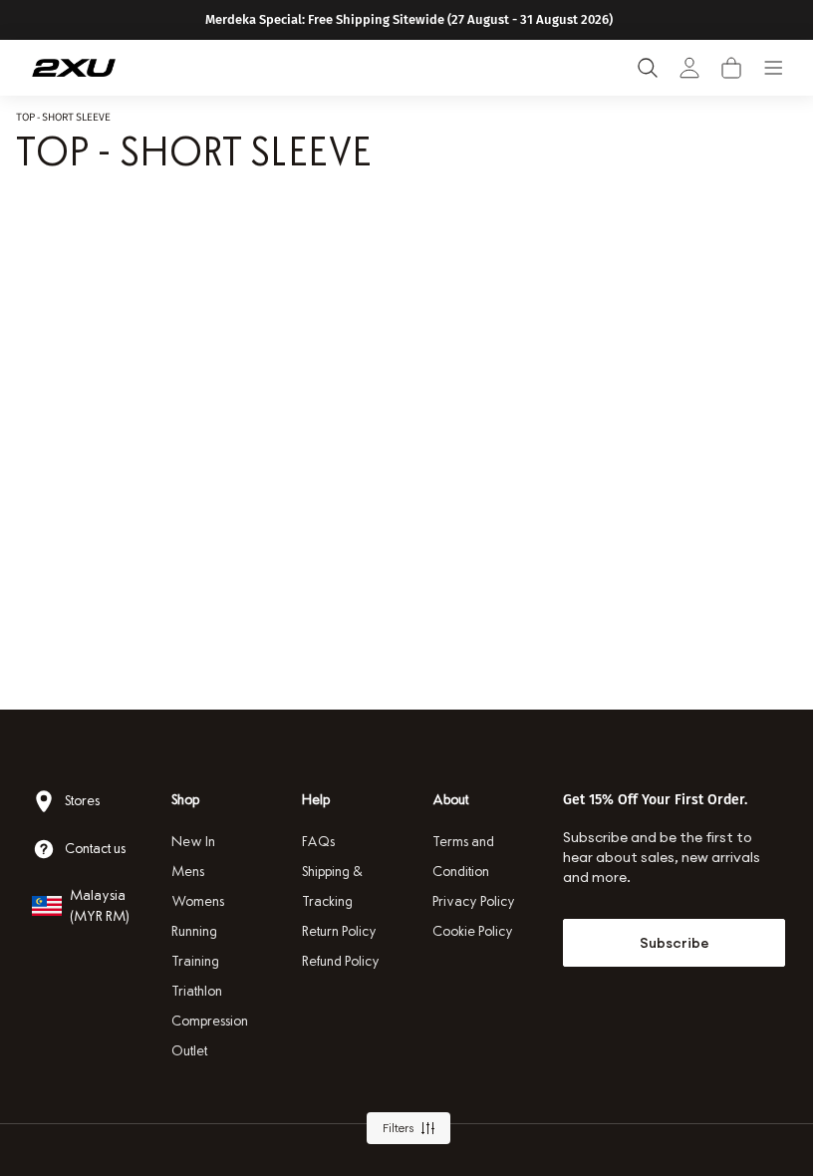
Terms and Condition (456, 856)
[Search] (648, 68)
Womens (195, 901)
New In (191, 841)
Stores (82, 800)
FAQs (313, 841)
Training (193, 961)
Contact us (95, 848)
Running (192, 931)
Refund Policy (336, 961)
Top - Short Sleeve (63, 117)
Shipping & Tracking (327, 886)
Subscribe (661, 943)
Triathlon (194, 991)
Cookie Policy (465, 931)
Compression (207, 1021)
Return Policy (334, 931)
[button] (731, 68)
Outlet (187, 1050)
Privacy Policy (466, 901)
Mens (185, 871)
